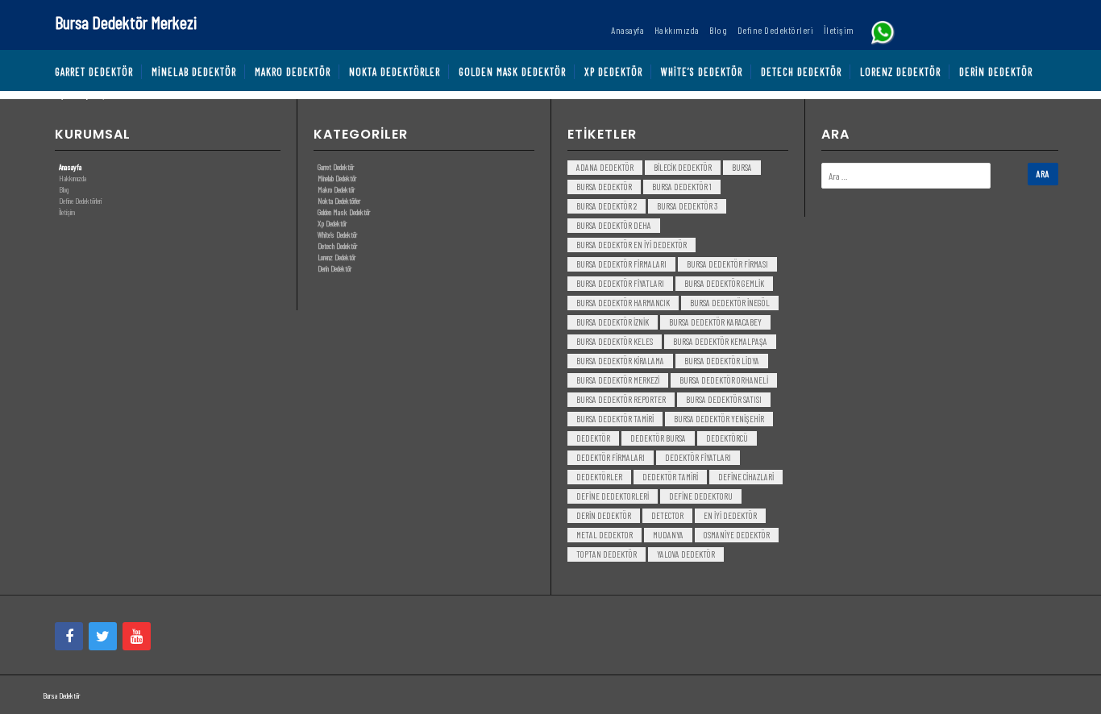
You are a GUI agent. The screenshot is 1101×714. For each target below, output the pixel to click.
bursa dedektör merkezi (617, 380)
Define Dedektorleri (612, 496)
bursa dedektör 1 (682, 186)
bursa (742, 167)
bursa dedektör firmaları (621, 264)
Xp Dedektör (332, 223)
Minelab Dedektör (337, 178)
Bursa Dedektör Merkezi (126, 21)
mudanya (668, 534)
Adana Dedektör (605, 167)
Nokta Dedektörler (339, 201)
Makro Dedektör (336, 189)
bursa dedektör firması (727, 264)
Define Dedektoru (701, 496)
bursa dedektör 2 (606, 206)
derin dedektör (603, 515)
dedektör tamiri (670, 476)
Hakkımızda (72, 178)
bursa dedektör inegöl (730, 302)
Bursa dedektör (604, 186)
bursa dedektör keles (614, 341)
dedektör (593, 438)
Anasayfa (70, 167)
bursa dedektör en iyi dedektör (631, 244)
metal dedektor (604, 534)
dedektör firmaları (610, 457)
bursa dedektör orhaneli (723, 380)
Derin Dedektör (334, 268)
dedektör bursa (658, 438)
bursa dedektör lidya (721, 360)
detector (667, 515)
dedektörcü (727, 438)
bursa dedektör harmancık (623, 302)
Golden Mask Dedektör (344, 212)
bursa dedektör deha (613, 225)
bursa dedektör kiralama (620, 360)
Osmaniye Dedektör (737, 534)
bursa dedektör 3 (687, 206)
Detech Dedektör (337, 246)
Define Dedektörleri (80, 201)
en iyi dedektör (730, 515)
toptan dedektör (606, 554)
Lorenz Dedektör (336, 257)
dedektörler (599, 476)
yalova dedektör (686, 554)
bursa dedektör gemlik (724, 283)
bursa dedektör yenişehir (719, 418)
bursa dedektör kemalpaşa (720, 341)
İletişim (67, 212)
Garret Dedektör (336, 167)
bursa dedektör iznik (612, 322)
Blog (64, 189)
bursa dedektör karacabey (715, 322)
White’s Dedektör (337, 234)
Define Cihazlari (746, 476)
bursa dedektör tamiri (615, 418)
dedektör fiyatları (698, 457)
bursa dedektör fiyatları (620, 283)
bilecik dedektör (683, 167)
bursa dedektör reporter (621, 399)
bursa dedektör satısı (724, 399)
